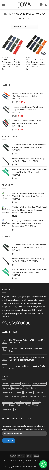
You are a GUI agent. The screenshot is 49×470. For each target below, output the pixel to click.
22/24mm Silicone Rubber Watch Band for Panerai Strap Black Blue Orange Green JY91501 (36, 63)
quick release (34, 397)
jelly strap (34, 388)
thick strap (36, 401)
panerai (24, 397)
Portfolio (29, 460)
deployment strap (39, 384)
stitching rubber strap (22, 401)
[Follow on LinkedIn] (23, 323)
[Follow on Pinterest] (18, 323)
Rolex (44, 397)
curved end (26, 384)
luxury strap (28, 392)
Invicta (26, 388)
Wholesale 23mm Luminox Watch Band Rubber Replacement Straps (26, 358)
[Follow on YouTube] (28, 323)
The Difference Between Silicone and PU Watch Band (27, 341)
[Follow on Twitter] (14, 323)
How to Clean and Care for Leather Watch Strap (27, 366)
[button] (3, 4)
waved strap (7, 409)
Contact (25, 462)
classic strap (15, 384)
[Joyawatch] (24, 4)
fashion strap (17, 388)
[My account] (45, 4)
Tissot (27, 405)
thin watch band (8, 405)
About (13, 460)
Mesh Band (39, 392)
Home (7, 13)
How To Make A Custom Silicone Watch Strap (27, 349)
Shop (20, 460)
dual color (6, 388)
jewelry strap (7, 392)
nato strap (15, 397)
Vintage (35, 405)
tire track (20, 405)
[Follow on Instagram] (9, 323)
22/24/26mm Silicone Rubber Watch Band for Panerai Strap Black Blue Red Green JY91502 (11, 63)
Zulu (16, 409)
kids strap (18, 392)
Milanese (6, 397)
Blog (37, 460)
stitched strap (8, 401)
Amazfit (5, 384)
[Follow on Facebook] (4, 323)
